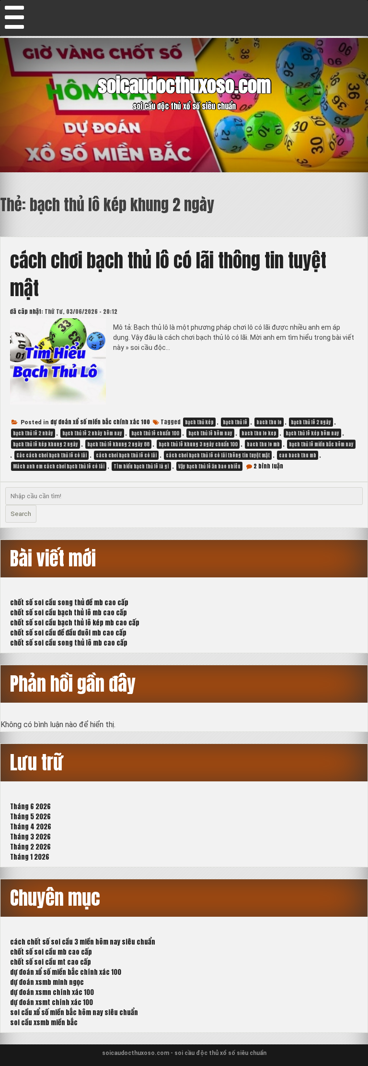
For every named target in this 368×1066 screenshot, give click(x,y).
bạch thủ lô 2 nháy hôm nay (92, 433)
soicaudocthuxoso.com (184, 85)
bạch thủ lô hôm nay (210, 433)
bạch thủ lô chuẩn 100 (155, 433)
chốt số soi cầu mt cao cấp (50, 962)
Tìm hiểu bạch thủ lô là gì (141, 466)
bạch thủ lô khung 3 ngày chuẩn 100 (198, 444)
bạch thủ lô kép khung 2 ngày (45, 444)
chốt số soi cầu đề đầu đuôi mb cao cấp (68, 633)
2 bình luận (268, 466)
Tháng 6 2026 (30, 807)
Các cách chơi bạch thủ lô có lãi (51, 455)
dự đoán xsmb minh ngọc (47, 982)
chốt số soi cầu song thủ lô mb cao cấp (68, 643)
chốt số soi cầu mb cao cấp (51, 952)
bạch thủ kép (199, 422)
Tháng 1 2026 (29, 857)
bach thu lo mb (263, 444)
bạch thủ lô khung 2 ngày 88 (118, 444)
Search (21, 513)
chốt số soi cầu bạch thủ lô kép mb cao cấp (74, 623)
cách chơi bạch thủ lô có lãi (126, 455)
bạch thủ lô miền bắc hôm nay (321, 444)
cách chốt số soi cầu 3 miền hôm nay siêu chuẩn (82, 942)
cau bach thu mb (297, 455)
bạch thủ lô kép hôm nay (312, 433)
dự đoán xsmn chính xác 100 (52, 992)
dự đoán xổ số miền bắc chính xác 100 (100, 422)
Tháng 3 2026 (30, 837)
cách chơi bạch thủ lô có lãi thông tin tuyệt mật (218, 455)
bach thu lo (269, 422)
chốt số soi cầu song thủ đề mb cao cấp (69, 603)
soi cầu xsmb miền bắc (44, 1023)
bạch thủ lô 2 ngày (311, 422)
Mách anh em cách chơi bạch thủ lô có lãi (58, 466)
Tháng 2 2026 (30, 847)
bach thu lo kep (259, 433)
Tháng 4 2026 (30, 827)
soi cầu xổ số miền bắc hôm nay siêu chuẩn (74, 1012)
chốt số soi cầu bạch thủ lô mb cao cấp (68, 613)
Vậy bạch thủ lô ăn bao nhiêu (209, 466)
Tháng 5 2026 (30, 817)
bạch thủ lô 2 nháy (33, 433)
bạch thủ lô (235, 422)
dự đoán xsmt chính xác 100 (51, 1002)
